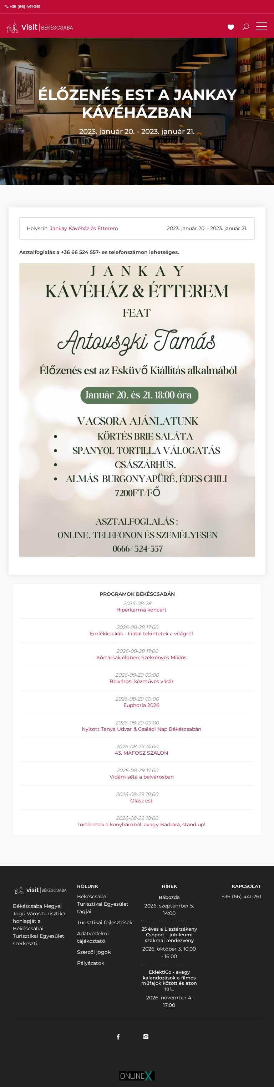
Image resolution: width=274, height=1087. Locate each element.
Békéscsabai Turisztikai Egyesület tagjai (102, 904)
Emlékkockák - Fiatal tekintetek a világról (141, 633)
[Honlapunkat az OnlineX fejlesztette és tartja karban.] (137, 1075)
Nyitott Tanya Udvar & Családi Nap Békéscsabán (141, 729)
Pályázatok (90, 963)
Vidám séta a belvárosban (142, 777)
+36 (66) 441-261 (241, 896)
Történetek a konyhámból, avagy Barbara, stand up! (141, 824)
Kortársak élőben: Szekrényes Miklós (141, 657)
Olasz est (141, 800)
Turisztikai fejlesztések (104, 922)
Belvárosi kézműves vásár (142, 681)
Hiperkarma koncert (141, 610)
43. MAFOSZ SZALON (141, 753)
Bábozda (169, 897)
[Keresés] (246, 28)
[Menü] (261, 27)
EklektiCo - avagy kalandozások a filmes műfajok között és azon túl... (169, 980)
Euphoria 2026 (141, 705)
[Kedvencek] (231, 28)
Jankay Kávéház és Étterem (84, 228)
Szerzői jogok (94, 952)
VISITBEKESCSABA (40, 26)
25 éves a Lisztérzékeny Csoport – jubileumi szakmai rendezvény (169, 934)
